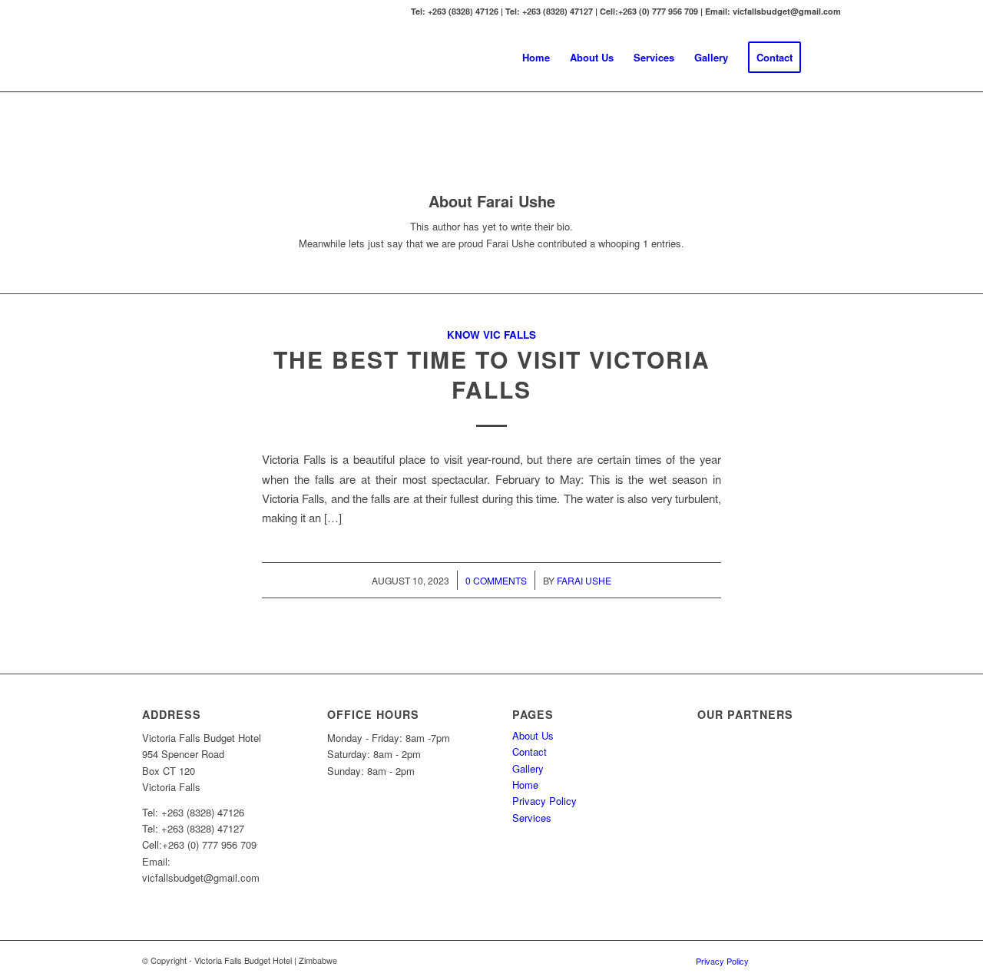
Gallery (528, 768)
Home (525, 784)
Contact (529, 751)
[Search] (826, 57)
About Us (533, 735)
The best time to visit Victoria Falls (491, 374)
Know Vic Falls (491, 334)
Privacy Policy (544, 800)
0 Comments (496, 580)
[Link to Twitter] (783, 960)
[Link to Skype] (829, 960)
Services (531, 817)
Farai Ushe (584, 580)
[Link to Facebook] (806, 960)
